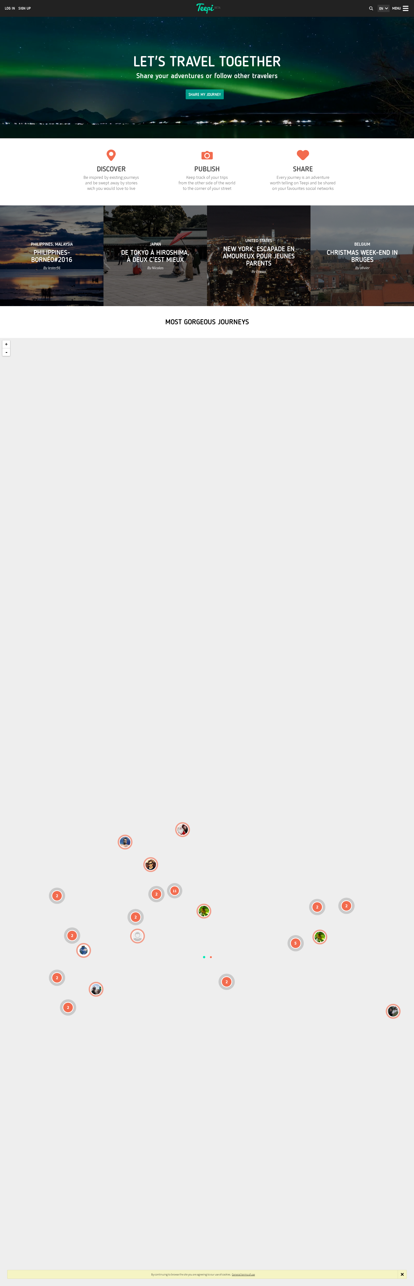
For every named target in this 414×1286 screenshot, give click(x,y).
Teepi (207, 8)
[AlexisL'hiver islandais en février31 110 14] (125, 842)
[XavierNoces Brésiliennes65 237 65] (96, 989)
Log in (10, 8)
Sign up (24, 8)
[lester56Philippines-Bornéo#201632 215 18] (320, 937)
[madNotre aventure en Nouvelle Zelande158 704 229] (393, 1011)
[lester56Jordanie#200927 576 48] (204, 911)
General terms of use (243, 1274)
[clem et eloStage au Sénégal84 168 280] (138, 936)
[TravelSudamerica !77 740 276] (84, 950)
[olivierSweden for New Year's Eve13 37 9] (183, 830)
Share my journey (205, 94)
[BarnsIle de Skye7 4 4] (151, 865)
